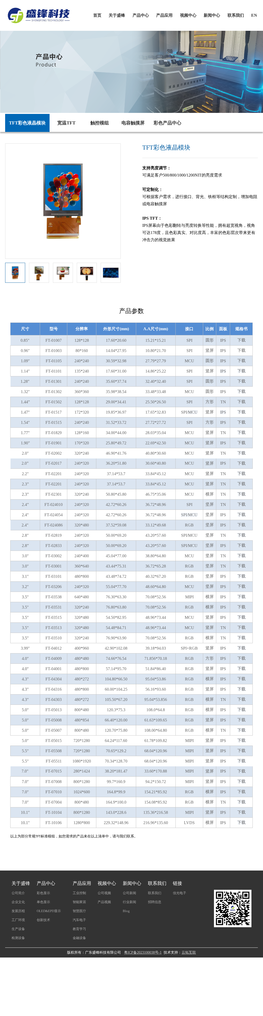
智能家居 (79, 902)
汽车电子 (79, 920)
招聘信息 (154, 902)
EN (254, 15)
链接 (177, 883)
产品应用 (164, 15)
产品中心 (141, 15)
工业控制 (79, 893)
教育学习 (79, 929)
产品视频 (104, 902)
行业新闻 (129, 902)
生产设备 (18, 929)
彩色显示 (43, 893)
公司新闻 (129, 893)
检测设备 (18, 938)
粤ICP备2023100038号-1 (143, 952)
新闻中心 (212, 15)
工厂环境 (18, 920)
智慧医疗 (79, 911)
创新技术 (43, 920)
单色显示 (43, 902)
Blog (126, 911)
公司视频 (104, 893)
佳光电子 (179, 893)
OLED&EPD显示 (49, 911)
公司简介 (18, 893)
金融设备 (79, 938)
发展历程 (18, 911)
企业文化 (18, 902)
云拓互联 (189, 952)
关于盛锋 (117, 15)
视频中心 (188, 15)
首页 (97, 15)
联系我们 (236, 15)
